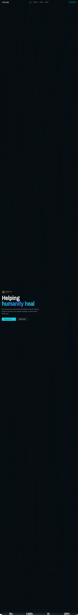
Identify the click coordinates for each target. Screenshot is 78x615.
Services (46, 2)
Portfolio (41, 2)
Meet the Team (22, 319)
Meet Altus (35, 2)
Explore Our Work (8, 319)
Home (30, 2)
